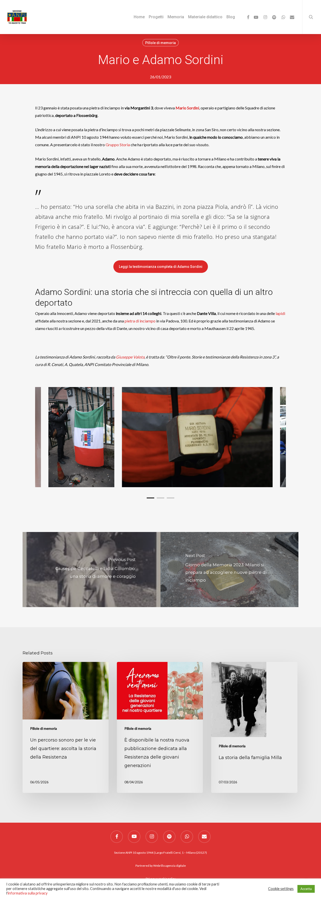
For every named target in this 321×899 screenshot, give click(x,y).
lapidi (280, 313)
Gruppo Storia (118, 144)
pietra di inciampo (140, 320)
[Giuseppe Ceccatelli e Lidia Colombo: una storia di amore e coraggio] (91, 569)
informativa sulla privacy (28, 893)
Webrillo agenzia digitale (169, 865)
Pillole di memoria (160, 43)
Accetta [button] (306, 889)
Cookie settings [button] (281, 888)
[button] (160, 266)
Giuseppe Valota (130, 356)
